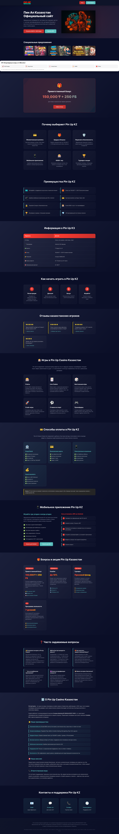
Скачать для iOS (46, 544)
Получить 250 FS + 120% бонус (33, 31)
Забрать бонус (59, 106)
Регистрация (91, 2)
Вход (82, 2)
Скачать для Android (31, 544)
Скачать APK (50, 31)
